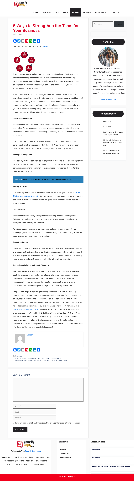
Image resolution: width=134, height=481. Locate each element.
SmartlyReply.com (40, 4)
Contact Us (114, 12)
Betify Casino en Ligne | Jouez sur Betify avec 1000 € (111, 466)
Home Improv (100, 12)
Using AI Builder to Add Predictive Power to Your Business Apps (38, 358)
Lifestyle (87, 12)
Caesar (45, 46)
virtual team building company (25, 309)
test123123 (107, 121)
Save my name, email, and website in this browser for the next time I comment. (48, 423)
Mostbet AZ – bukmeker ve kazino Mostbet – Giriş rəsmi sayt (112, 142)
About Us (63, 449)
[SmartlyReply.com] (20, 4)
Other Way (46, 12)
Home (35, 12)
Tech (57, 12)
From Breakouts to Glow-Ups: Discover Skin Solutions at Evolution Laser (41, 360)
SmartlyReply (69, 476)
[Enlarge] (115, 50)
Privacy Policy (65, 457)
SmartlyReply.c (107, 99)
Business (75, 12)
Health (65, 12)
